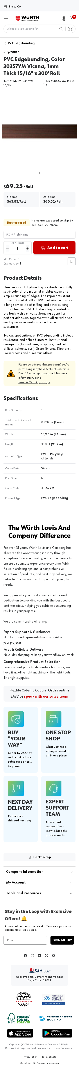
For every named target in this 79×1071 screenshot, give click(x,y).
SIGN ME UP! (62, 940)
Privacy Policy (30, 1057)
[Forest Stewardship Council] (18, 1018)
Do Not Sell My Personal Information (39, 1063)
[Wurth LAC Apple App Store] (20, 1033)
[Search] (61, 29)
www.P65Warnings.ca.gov (34, 382)
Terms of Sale (49, 1057)
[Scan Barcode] (70, 29)
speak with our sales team (46, 696)
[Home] (27, 18)
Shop (11, 52)
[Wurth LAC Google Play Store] (57, 1033)
